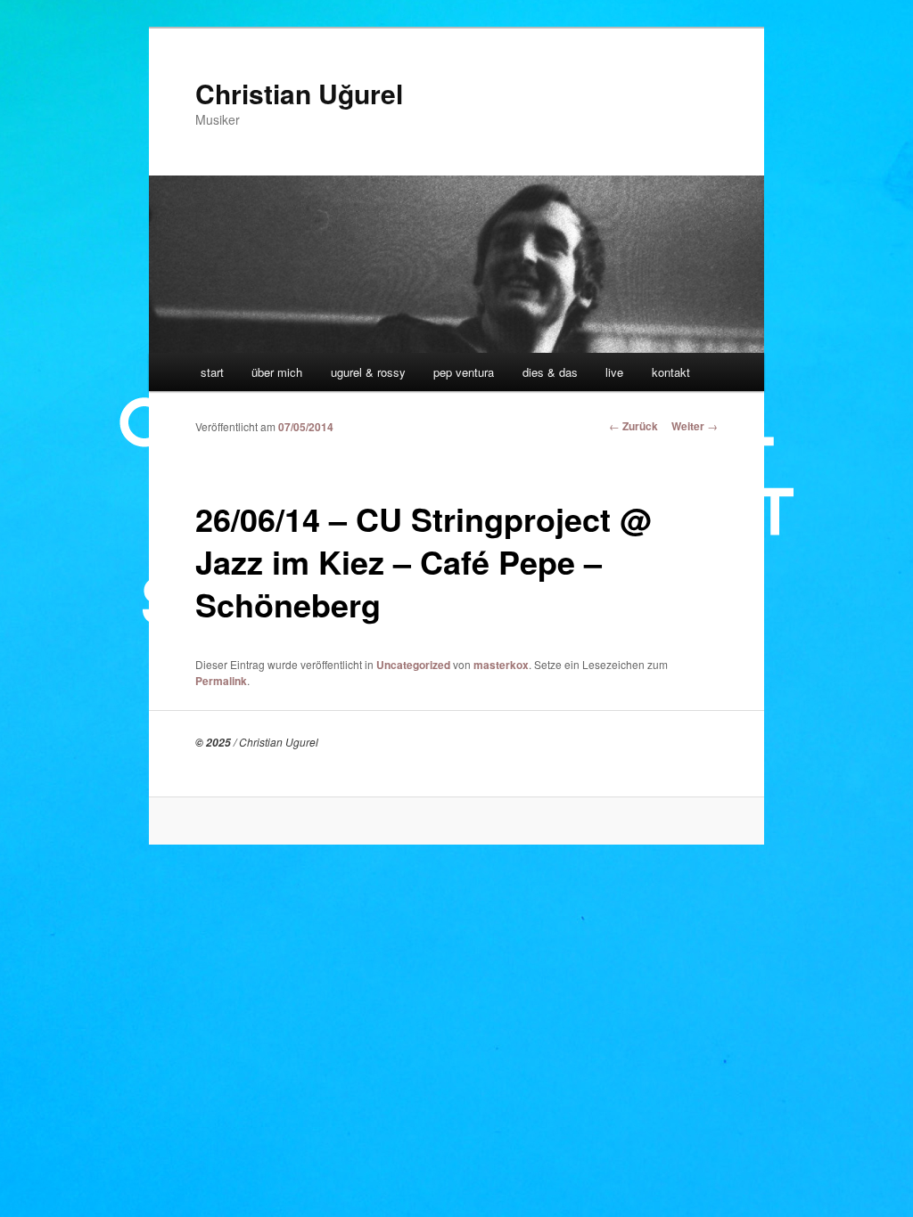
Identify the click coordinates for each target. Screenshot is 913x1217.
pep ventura (463, 371)
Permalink (221, 681)
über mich (276, 371)
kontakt (671, 371)
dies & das (550, 371)
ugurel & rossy (368, 371)
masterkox (501, 665)
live (614, 371)
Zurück (633, 426)
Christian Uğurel (299, 93)
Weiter (694, 426)
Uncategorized (413, 665)
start (212, 371)
